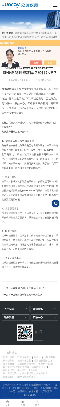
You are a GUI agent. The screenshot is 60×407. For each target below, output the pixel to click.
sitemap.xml (30, 394)
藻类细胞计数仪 (42, 360)
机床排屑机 (8, 357)
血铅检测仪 (8, 376)
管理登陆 (22, 391)
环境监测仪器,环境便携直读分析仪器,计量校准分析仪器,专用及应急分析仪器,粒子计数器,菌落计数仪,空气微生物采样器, (29, 37)
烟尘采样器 (27, 373)
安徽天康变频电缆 (26, 363)
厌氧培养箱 (8, 360)
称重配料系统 (39, 367)
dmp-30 (21, 370)
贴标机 (37, 357)
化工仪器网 (46, 391)
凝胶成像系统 (24, 357)
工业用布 (32, 370)
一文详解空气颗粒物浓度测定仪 (26, 294)
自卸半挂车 (8, 370)
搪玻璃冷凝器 (24, 360)
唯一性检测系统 (25, 376)
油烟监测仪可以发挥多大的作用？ (27, 288)
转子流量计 (8, 363)
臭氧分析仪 (42, 373)
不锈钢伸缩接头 (46, 363)
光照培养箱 (49, 357)
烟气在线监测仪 (11, 373)
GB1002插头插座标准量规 (16, 367)
